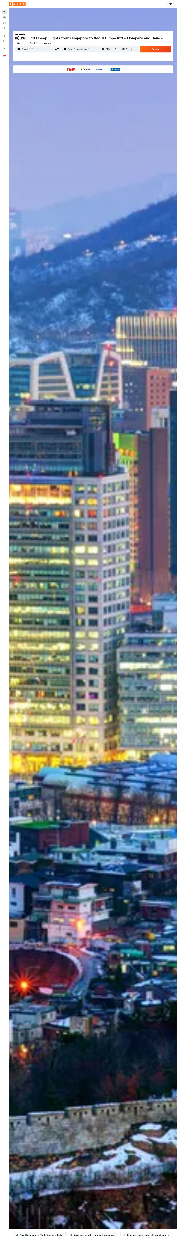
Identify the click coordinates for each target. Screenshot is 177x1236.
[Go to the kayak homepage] (17, 4)
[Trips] (4, 48)
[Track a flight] (4, 41)
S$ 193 (20, 38)
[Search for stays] (4, 17)
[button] (4, 4)
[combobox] (20, 43)
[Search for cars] (4, 22)
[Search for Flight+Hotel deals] (4, 28)
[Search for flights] (4, 11)
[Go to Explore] (4, 35)
